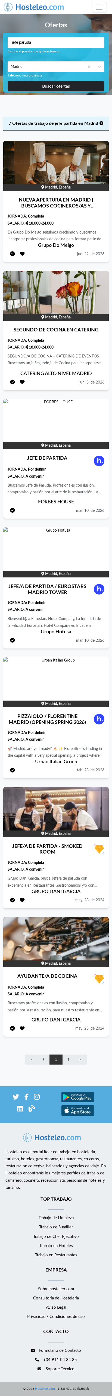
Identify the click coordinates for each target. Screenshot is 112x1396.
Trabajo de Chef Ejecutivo (56, 1237)
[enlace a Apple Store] (77, 1115)
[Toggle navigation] (99, 7)
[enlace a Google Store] (77, 1102)
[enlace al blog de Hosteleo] (32, 1110)
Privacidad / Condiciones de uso (56, 1317)
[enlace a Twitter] (16, 1098)
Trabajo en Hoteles (56, 1246)
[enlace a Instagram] (36, 1098)
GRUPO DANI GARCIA (56, 891)
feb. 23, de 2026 (90, 770)
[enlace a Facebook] (26, 1098)
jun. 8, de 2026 (91, 382)
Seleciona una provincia (25, 75)
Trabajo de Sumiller (56, 1227)
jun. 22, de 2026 (90, 254)
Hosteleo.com (45, 1388)
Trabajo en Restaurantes (56, 1255)
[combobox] (11, 66)
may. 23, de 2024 (89, 1028)
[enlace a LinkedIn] (20, 1110)
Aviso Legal (56, 1307)
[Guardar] (22, 254)
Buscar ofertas (56, 86)
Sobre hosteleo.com (56, 1289)
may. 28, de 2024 (89, 900)
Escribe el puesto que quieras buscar (34, 51)
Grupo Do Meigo (56, 245)
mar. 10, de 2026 (90, 511)
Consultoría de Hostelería (56, 1298)
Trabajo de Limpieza (56, 1218)
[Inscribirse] (12, 254)
